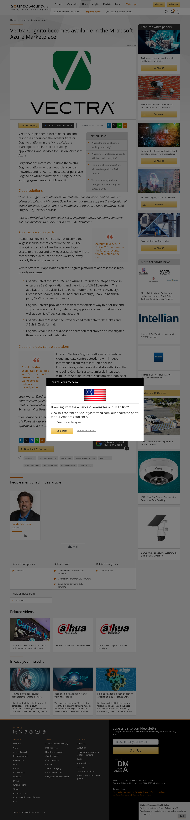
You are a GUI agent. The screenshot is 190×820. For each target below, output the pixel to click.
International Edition (86, 430)
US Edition (62, 430)
